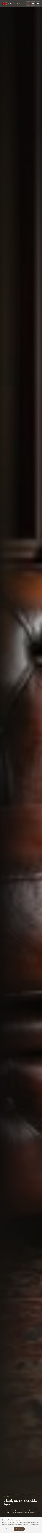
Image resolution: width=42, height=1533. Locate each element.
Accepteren (19, 1529)
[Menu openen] (38, 3)
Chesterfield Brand (14, 3)
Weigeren (7, 1529)
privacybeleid (35, 1524)
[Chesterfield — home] (4, 3)
